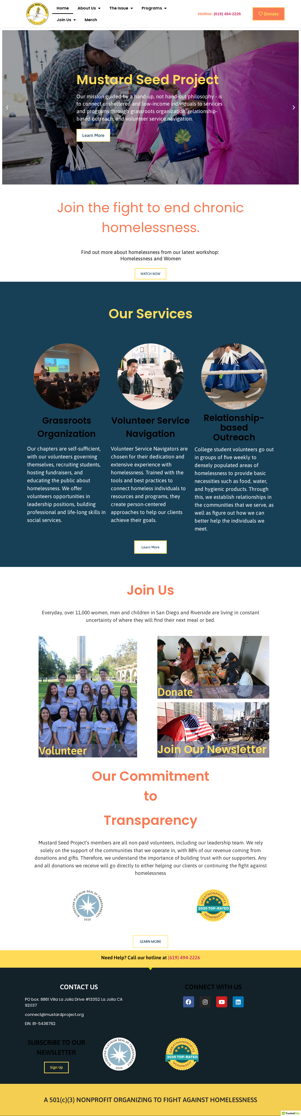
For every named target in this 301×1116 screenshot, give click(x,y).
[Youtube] (221, 1001)
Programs (152, 8)
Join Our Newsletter (212, 749)
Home (63, 8)
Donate (175, 692)
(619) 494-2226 (227, 14)
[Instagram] (205, 1001)
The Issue (118, 8)
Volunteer (63, 750)
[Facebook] (188, 1001)
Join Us (64, 19)
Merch (91, 19)
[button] (7, 107)
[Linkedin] (238, 1001)
